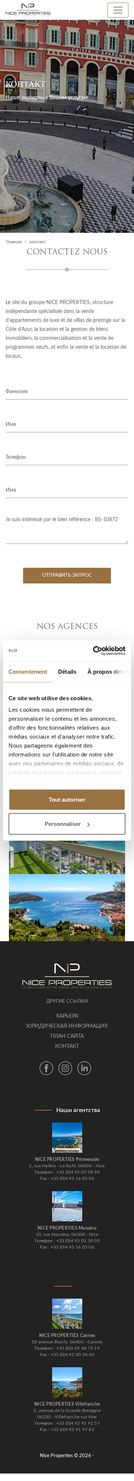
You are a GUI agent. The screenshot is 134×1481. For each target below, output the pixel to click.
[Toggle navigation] (118, 10)
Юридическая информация (67, 1026)
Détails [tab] (67, 671)
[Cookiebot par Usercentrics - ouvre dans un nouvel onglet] (94, 651)
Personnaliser (63, 824)
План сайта (67, 1036)
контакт (67, 1046)
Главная (14, 241)
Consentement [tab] (28, 671)
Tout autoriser (67, 799)
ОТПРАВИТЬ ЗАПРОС (67, 575)
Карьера (67, 1016)
